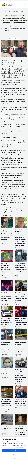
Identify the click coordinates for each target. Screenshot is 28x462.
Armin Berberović (14, 28)
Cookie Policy (20, 447)
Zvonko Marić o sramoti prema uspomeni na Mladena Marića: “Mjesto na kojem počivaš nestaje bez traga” (6, 269)
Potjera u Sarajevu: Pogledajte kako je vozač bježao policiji (6, 428)
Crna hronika (10, 11)
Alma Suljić (6, 28)
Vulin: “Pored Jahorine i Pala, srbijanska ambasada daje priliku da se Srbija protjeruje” (21, 430)
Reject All (14, 458)
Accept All (14, 450)
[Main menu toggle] (24, 5)
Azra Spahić (22, 28)
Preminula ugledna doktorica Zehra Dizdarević (6, 371)
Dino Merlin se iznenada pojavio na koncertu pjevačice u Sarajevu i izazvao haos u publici (6, 296)
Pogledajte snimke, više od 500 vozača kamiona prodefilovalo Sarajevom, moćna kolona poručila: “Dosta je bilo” (20, 375)
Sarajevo (7, 30)
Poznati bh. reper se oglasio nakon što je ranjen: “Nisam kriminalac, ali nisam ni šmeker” (21, 296)
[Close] (26, 438)
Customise (14, 454)
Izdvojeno (19, 11)
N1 (15, 134)
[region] (14, 449)
